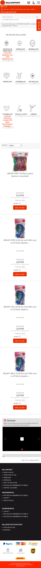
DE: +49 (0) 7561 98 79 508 (9, 12)
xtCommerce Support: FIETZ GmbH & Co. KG (20, 563)
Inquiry (5, 6)
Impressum (7, 477)
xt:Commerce (30, 564)
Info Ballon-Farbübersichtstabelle (15, 485)
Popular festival (9, 527)
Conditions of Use (9, 475)
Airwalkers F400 (7, 120)
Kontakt (39, 24)
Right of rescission (10, 483)
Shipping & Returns (10, 488)
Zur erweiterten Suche (10, 20)
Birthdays (6, 530)
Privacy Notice (8, 472)
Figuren (7, 122)
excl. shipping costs (24, 197)
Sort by (4, 145)
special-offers (7, 53)
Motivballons (7, 126)
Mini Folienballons (7, 124)
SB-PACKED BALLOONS (16, 35)
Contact (6, 498)
